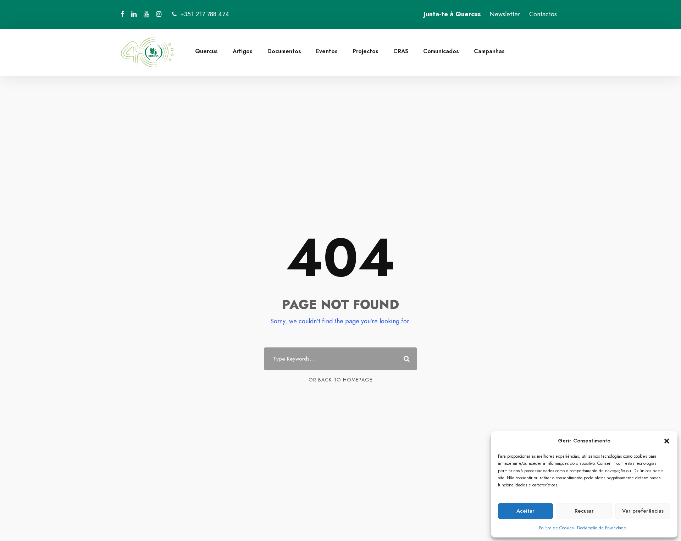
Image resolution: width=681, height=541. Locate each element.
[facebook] (122, 14)
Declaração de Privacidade (601, 528)
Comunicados (441, 51)
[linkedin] (134, 14)
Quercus (206, 51)
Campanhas (489, 51)
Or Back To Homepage (340, 379)
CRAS (400, 51)
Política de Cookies (556, 528)
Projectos (365, 51)
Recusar (584, 511)
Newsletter (504, 14)
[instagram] (158, 14)
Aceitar (525, 511)
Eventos (327, 51)
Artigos (243, 51)
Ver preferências (643, 511)
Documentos (284, 51)
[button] (666, 441)
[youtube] (146, 14)
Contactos (543, 14)
